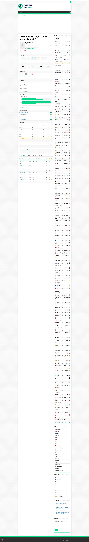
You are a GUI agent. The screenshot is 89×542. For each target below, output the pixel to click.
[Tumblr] (62, 2)
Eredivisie (57, 439)
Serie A (57, 433)
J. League (57, 454)
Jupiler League (58, 456)
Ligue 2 (57, 460)
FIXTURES (24, 12)
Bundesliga (58, 437)
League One (22, 165)
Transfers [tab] (34, 155)
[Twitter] (59, 2)
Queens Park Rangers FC (24, 112)
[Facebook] (58, 2)
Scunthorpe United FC (24, 114)
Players (21, 15)
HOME (21, 12)
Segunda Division (59, 466)
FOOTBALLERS (40, 12)
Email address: (57, 521)
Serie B (57, 443)
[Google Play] (64, 2)
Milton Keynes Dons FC (30, 48)
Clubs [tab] (29, 155)
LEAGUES (31, 12)
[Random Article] (70, 12)
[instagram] (63, 2)
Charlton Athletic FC (23, 117)
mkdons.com (25, 91)
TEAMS (36, 12)
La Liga (57, 431)
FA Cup (21, 163)
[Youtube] (61, 2)
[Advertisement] (44, 25)
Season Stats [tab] (23, 155)
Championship (22, 161)
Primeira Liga (58, 441)
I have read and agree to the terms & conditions (63, 524)
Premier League (58, 429)
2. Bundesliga (58, 445)
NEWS (28, 12)
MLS (57, 462)
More (45, 12)
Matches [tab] (40, 155)
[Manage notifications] (2, 540)
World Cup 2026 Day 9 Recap (60, 503)
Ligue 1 (57, 435)
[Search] (70, 2)
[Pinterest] (60, 2)
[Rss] (57, 2)
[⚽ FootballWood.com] (25, 6)
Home (19, 15)
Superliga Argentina (59, 470)
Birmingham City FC (23, 119)
